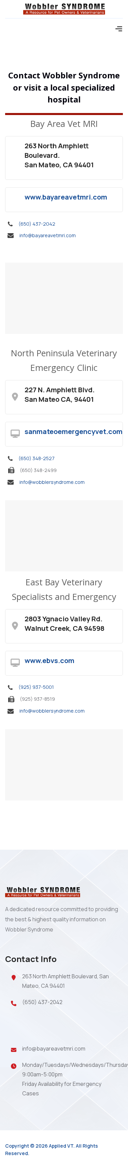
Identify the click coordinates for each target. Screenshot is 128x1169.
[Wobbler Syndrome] (64, 8)
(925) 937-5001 (36, 687)
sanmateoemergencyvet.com (74, 431)
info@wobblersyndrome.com (52, 482)
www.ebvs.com (49, 660)
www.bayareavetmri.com (66, 197)
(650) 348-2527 (36, 458)
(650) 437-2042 (36, 224)
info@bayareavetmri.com (47, 235)
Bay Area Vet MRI (64, 123)
